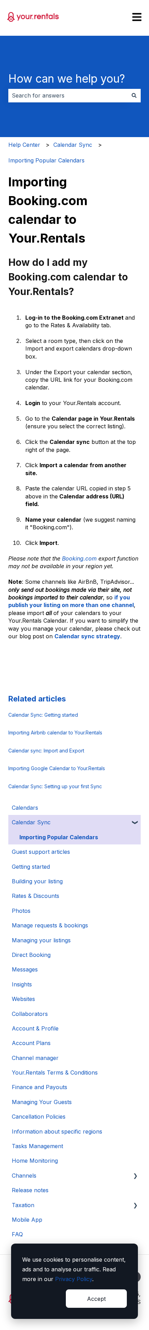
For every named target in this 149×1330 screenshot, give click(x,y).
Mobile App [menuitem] (27, 1219)
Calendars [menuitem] (25, 807)
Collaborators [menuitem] (30, 1013)
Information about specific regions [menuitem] (57, 1131)
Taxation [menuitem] (23, 1205)
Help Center (24, 144)
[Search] (134, 95)
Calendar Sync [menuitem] (31, 822)
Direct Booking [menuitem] (31, 954)
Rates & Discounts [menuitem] (35, 895)
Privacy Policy (73, 1279)
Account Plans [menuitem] (31, 1042)
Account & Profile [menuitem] (35, 1028)
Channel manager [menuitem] (35, 1057)
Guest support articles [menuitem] (41, 851)
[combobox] (68, 95)
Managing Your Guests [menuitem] (42, 1101)
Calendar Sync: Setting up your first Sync (55, 786)
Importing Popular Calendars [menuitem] (58, 837)
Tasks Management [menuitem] (37, 1146)
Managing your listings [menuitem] (41, 940)
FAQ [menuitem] (17, 1234)
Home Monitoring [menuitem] (35, 1160)
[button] (135, 823)
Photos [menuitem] (21, 910)
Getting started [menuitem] (31, 866)
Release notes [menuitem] (30, 1190)
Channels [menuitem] (24, 1175)
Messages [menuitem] (25, 969)
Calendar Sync (72, 144)
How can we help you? (66, 78)
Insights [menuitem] (22, 984)
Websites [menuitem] (23, 998)
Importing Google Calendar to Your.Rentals (56, 768)
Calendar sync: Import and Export (46, 751)
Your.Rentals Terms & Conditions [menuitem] (55, 1072)
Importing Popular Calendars (46, 160)
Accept (96, 1298)
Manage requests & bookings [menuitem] (50, 925)
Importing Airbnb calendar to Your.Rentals (55, 732)
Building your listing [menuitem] (37, 881)
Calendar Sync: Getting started (43, 715)
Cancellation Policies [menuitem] (38, 1116)
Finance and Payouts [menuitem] (39, 1087)
